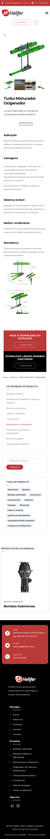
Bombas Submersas (16, 408)
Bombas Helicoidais (17, 495)
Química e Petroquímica (19, 515)
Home (5, 377)
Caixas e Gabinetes (15, 413)
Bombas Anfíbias (14, 394)
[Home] (12, 13)
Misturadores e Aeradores (25, 111)
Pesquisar (14, 467)
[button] (47, 13)
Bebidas (26, 490)
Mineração (24, 505)
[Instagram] (18, 805)
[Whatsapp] (12, 805)
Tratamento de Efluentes (19, 526)
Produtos (13, 377)
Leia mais (25, 594)
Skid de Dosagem (15, 439)
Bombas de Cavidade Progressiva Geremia (23, 401)
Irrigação (12, 505)
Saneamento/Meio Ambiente (21, 114)
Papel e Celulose (15, 510)
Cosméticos (35, 495)
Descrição (26, 123)
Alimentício (13, 490)
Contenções (12, 419)
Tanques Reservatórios (17, 444)
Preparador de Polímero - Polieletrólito (18, 432)
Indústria (29, 500)
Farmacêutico (14, 500)
